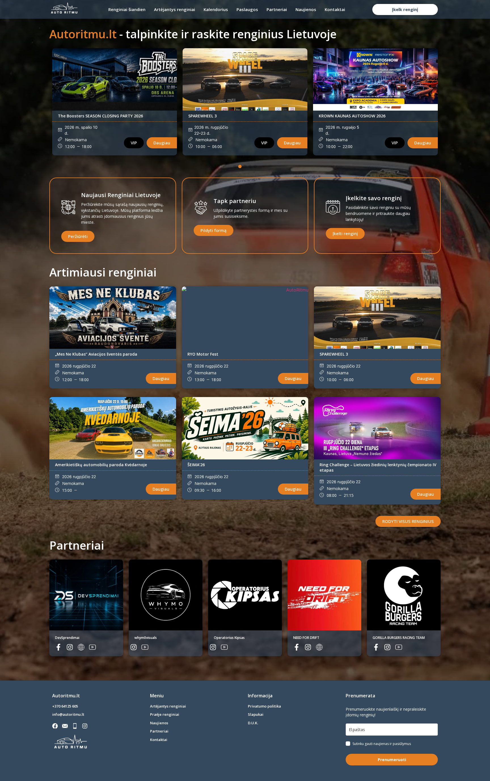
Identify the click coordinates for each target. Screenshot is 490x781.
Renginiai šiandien (126, 9)
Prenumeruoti (392, 759)
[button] (234, 166)
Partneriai (277, 9)
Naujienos (305, 9)
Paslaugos (247, 9)
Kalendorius (216, 9)
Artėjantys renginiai (174, 9)
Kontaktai (335, 9)
